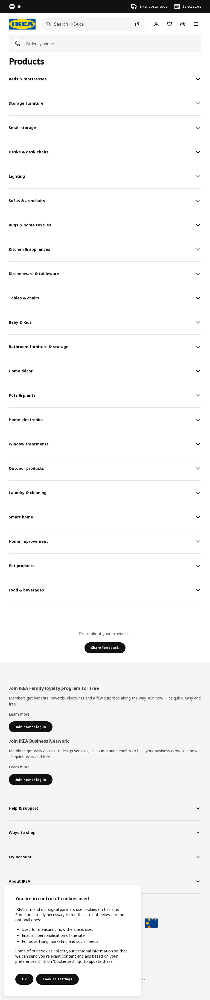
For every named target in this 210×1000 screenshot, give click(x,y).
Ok (24, 979)
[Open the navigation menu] (195, 24)
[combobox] (87, 24)
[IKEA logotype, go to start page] (22, 24)
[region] (72, 940)
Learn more (19, 714)
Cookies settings (57, 979)
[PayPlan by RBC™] (151, 923)
